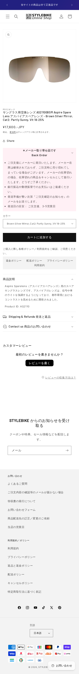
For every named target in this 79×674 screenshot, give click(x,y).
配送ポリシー (34, 260)
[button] (7, 16)
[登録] (67, 450)
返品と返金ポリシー (20, 565)
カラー (7, 215)
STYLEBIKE (44, 667)
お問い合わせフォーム (22, 509)
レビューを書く (39, 363)
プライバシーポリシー (60, 260)
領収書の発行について (22, 501)
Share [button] (11, 140)
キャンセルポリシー (20, 583)
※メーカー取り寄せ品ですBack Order (39, 153)
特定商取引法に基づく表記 (24, 591)
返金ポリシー (14, 260)
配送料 (13, 132)
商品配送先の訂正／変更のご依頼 (29, 518)
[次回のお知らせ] (72, 5)
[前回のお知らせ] (7, 5)
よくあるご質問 (17, 483)
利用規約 (39, 265)
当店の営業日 (16, 527)
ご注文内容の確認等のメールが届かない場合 (36, 492)
